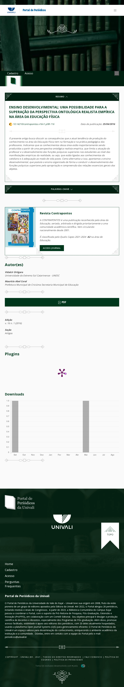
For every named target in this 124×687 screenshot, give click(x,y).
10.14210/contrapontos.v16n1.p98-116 (33, 124)
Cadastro (12, 73)
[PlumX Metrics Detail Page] (62, 372)
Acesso (29, 73)
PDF (63, 302)
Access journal (52, 248)
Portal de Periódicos (34, 10)
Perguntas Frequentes (13, 584)
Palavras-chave (60, 189)
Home (9, 564)
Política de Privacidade (68, 659)
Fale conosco (93, 657)
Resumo (60, 96)
